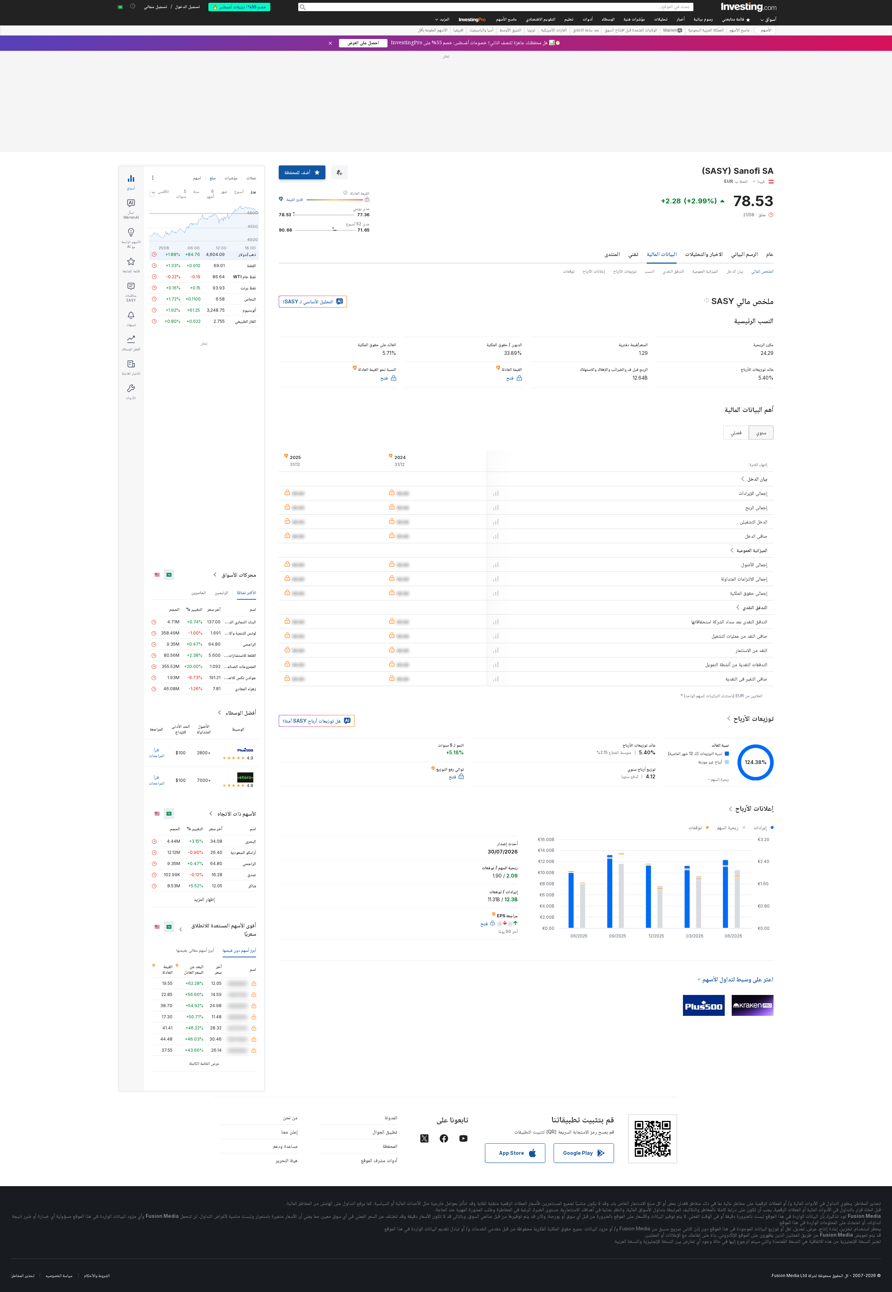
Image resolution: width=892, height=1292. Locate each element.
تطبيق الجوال (384, 1132)
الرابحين (221, 592)
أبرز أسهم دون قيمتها (239, 950)
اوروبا (531, 30)
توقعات (568, 271)
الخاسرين (198, 592)
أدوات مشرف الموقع (379, 1160)
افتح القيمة (294, 199)
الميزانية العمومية (705, 271)
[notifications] (133, 6)
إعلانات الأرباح (594, 271)
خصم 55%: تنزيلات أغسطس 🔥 (239, 6)
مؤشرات (231, 177)
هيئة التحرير (287, 1160)
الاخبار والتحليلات (704, 253)
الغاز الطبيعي (245, 321)
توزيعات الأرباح (624, 271)
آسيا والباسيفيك (481, 30)
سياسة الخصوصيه (59, 1275)
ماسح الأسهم (506, 19)
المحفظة (390, 1146)
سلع (213, 177)
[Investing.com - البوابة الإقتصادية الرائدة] (748, 7)
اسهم (197, 177)
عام (770, 253)
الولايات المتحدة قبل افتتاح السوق (631, 30)
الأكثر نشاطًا (246, 592)
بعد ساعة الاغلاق (586, 30)
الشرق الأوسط (510, 30)
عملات (251, 177)
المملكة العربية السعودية (706, 30)
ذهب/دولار (247, 254)
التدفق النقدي (673, 271)
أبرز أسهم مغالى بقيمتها (195, 950)
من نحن (290, 1117)
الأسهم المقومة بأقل (432, 30)
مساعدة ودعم (285, 1146)
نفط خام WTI (244, 276)
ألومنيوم (249, 310)
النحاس (250, 299)
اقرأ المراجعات (156, 752)
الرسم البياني (744, 253)
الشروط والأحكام (97, 1275)
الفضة (251, 265)
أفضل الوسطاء (240, 712)
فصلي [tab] (736, 432)
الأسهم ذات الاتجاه (236, 813)
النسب (649, 271)
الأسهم (766, 30)
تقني (633, 253)
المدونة (391, 1117)
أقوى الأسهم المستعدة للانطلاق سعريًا (223, 929)
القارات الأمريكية (554, 30)
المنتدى (612, 253)
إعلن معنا (289, 1132)
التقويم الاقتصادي (540, 19)
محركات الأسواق (239, 574)
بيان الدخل (734, 271)
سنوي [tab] (761, 432)
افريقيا (458, 30)
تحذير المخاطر (22, 1275)
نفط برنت (248, 287)
